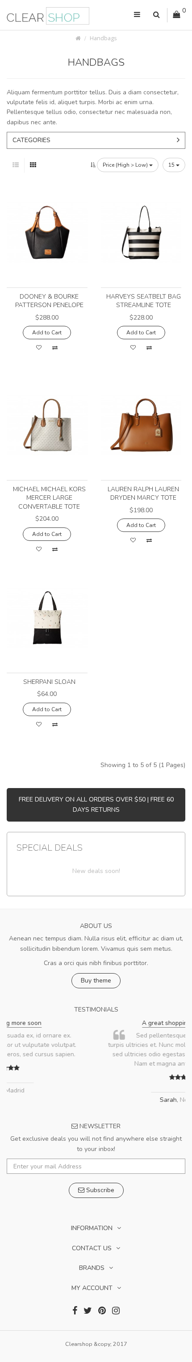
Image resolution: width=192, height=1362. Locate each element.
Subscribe (99, 1190)
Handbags (103, 38)
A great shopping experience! (109, 1023)
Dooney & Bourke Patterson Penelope (49, 301)
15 (172, 165)
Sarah (93, 1100)
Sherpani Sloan (49, 682)
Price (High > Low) (126, 165)
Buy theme (96, 980)
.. (157, 1063)
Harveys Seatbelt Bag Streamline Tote (143, 301)
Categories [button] (31, 140)
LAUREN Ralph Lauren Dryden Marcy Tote (143, 493)
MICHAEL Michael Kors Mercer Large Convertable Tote (49, 498)
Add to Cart (47, 332)
